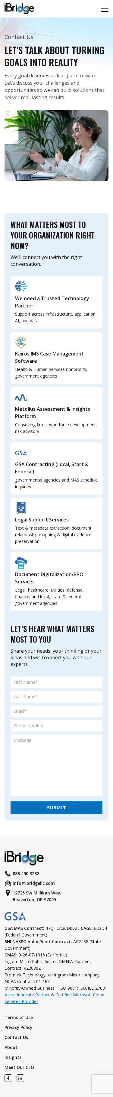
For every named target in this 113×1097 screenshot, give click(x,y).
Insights (13, 1057)
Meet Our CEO (19, 1067)
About (11, 1047)
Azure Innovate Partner (27, 995)
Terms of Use (19, 1017)
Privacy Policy (19, 1027)
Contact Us (16, 1037)
